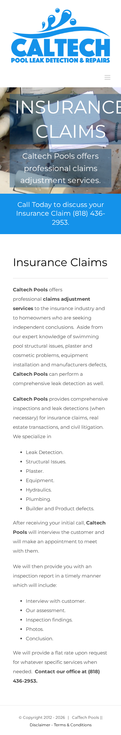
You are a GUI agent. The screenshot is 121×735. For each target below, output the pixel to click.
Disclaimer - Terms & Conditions (61, 724)
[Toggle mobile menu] (108, 77)
